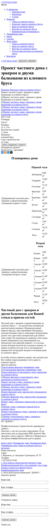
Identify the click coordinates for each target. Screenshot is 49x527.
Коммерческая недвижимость (25, 31)
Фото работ (12, 41)
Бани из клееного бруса (23, 26)
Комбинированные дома (12, 470)
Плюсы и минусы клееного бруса (16, 468)
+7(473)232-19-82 (9, 2)
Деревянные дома (21, 443)
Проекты (11, 19)
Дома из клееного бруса (23, 22)
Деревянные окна (15, 34)
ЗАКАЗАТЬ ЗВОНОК (27, 61)
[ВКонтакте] (2, 152)
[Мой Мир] (8, 152)
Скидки (10, 39)
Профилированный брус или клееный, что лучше (24, 465)
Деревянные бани (38, 443)
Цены (9, 36)
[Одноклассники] (5, 152)
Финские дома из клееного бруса (27, 24)
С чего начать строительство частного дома (21, 463)
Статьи (15, 17)
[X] (11, 152)
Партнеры (16, 14)
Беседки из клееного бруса (24, 29)
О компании (12, 9)
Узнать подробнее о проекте (13, 145)
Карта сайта (6, 443)
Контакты (11, 56)
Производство (18, 12)
